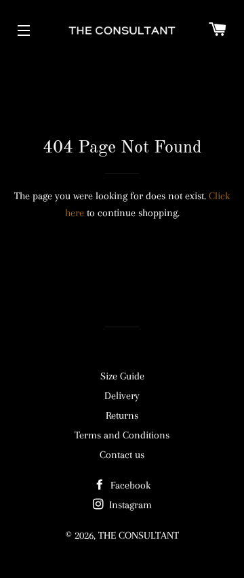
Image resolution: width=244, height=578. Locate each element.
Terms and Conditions (122, 435)
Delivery (122, 396)
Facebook (129, 485)
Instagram (129, 505)
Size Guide (122, 376)
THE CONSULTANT (138, 535)
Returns (122, 415)
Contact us (122, 455)
